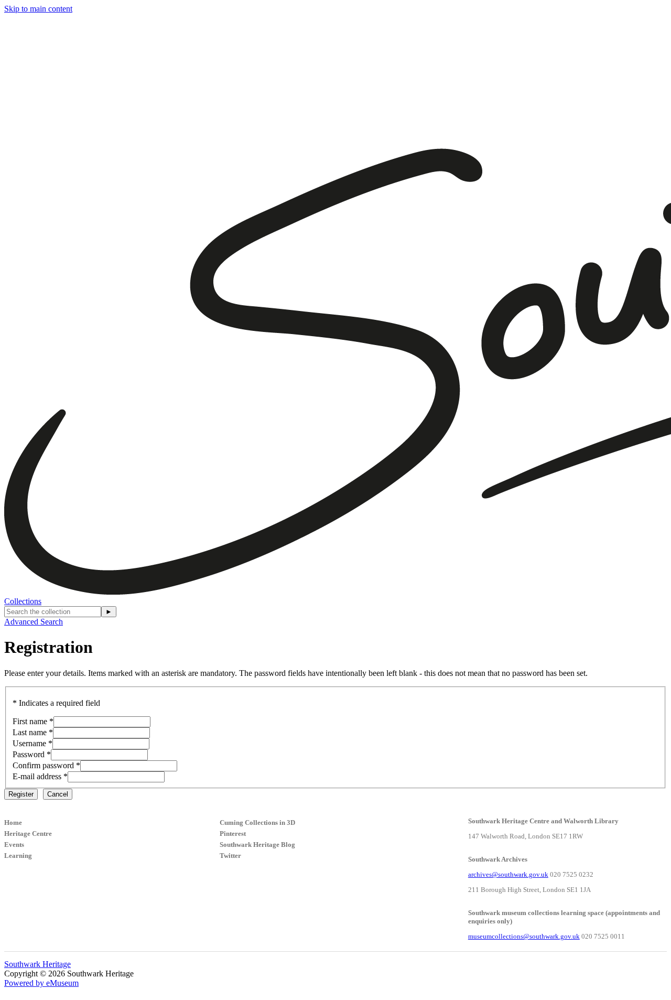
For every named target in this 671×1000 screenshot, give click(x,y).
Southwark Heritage (37, 964)
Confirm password (43, 765)
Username (29, 743)
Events (14, 844)
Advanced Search (33, 621)
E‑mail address (37, 776)
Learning (18, 855)
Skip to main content (38, 8)
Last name (30, 732)
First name (30, 721)
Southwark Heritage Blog (257, 844)
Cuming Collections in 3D (257, 822)
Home (13, 822)
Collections (22, 601)
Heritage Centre (28, 833)
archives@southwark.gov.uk (508, 874)
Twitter (230, 855)
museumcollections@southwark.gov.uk (524, 936)
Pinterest (233, 833)
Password (29, 754)
